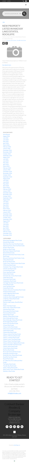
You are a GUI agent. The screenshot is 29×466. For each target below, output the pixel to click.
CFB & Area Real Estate (9, 265)
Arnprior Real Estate (8, 247)
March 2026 (6, 145)
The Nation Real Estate (9, 364)
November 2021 (7, 235)
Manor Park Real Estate (9, 306)
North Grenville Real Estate (10, 323)
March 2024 (6, 187)
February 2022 (7, 231)
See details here (6, 65)
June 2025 (6, 161)
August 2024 (6, 178)
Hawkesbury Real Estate (9, 281)
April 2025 (6, 164)
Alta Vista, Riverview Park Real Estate (13, 244)
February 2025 (7, 168)
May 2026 (6, 141)
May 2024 (6, 184)
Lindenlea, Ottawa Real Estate (11, 298)
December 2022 (7, 214)
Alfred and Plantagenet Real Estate (12, 240)
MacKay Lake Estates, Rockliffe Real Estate (16, 40)
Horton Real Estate (8, 284)
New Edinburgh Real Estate (10, 318)
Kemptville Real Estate (9, 291)
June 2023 (6, 203)
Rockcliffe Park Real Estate (10, 353)
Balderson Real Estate (9, 249)
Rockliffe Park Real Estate (10, 357)
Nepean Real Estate (8, 314)
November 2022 (7, 215)
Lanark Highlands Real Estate (11, 293)
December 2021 (7, 233)
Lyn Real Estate (7, 300)
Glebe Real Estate (8, 277)
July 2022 (5, 223)
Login (8, 1)
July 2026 (5, 138)
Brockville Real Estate (9, 261)
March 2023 (6, 208)
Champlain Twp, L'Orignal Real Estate (13, 267)
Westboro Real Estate (9, 371)
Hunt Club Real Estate (9, 286)
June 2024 (6, 182)
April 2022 (6, 228)
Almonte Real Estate (8, 242)
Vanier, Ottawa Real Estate (10, 367)
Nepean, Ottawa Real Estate (10, 316)
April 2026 (6, 143)
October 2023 (7, 196)
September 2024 (7, 177)
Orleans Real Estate (8, 325)
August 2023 (6, 200)
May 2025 (6, 162)
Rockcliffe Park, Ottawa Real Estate (12, 355)
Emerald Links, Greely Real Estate (12, 275)
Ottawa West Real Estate (10, 332)
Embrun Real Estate (8, 274)
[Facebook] (7, 426)
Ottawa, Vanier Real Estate (10, 346)
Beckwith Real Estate (8, 253)
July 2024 (5, 180)
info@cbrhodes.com (14, 393)
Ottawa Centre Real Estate (10, 327)
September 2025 (7, 155)
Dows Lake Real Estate (9, 272)
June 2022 (6, 224)
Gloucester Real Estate (9, 279)
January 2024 (6, 191)
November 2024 (7, 173)
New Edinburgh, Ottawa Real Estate (12, 320)
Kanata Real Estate (8, 288)
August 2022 (6, 221)
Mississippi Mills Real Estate (11, 311)
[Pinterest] (18, 426)
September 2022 (7, 219)
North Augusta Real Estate (10, 321)
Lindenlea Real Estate (9, 295)
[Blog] (22, 426)
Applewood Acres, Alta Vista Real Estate (14, 245)
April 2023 (6, 207)
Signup (4, 1)
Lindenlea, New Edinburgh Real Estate (13, 297)
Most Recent (6, 134)
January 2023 (6, 212)
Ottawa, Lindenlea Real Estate (11, 337)
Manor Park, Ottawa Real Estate (11, 307)
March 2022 (6, 230)
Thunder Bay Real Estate (9, 366)
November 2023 (7, 194)
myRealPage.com (16, 445)
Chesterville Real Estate (9, 268)
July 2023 (5, 201)
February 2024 (7, 189)
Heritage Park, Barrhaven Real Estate (13, 283)
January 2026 (6, 148)
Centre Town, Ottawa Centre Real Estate (14, 263)
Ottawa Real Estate (8, 330)
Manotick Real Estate (8, 309)
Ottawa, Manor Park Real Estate (11, 341)
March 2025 (6, 166)
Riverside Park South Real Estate (12, 351)
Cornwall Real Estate (8, 270)
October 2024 (7, 175)
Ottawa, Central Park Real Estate (12, 334)
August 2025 (6, 157)
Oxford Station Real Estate (10, 348)
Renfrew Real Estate (8, 350)
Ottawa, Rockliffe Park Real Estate (12, 344)
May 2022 (6, 226)
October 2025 (7, 154)
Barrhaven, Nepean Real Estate (11, 251)
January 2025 (6, 169)
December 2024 (7, 171)
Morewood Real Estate (9, 313)
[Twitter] (10, 426)
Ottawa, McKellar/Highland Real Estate (13, 343)
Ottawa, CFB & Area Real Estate (11, 336)
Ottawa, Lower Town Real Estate (12, 339)
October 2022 (7, 217)
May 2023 (6, 205)
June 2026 (6, 140)
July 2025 (5, 159)
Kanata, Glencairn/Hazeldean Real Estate (14, 290)
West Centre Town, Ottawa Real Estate (13, 369)
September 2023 (7, 198)
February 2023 (7, 210)
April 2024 (6, 185)
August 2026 (6, 136)
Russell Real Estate (8, 359)
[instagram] (14, 426)
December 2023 (7, 193)
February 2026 (7, 147)
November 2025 (7, 152)
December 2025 (7, 150)
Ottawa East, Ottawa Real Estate (12, 329)
